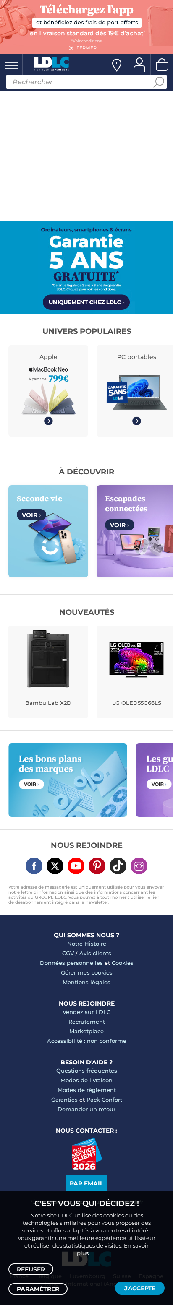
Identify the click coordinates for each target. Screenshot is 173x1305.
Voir (31, 515)
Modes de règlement (87, 1090)
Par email (86, 1183)
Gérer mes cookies (87, 972)
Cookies (123, 962)
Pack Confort (104, 1099)
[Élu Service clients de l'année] (86, 1167)
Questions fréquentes (86, 1070)
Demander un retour (86, 1109)
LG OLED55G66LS (136, 702)
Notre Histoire (86, 943)
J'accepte (139, 1288)
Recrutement (86, 1021)
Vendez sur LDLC (86, 1012)
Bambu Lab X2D (48, 702)
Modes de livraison (86, 1080)
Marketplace (86, 1031)
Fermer (86, 48)
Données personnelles (71, 962)
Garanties (64, 1099)
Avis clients (95, 953)
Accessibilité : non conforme (86, 1040)
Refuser (31, 1269)
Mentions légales (86, 982)
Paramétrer (38, 1289)
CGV (68, 953)
